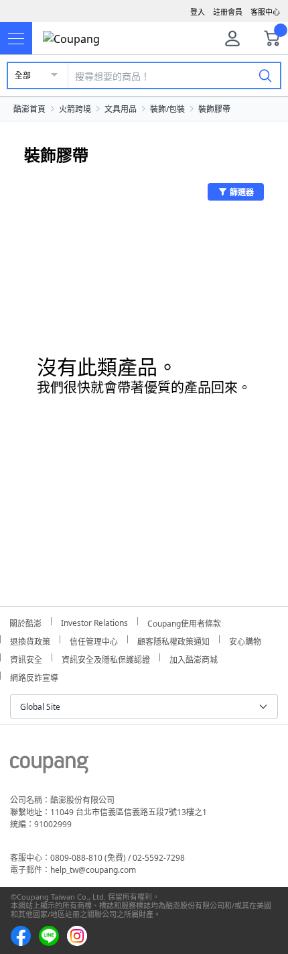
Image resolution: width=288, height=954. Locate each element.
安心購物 (245, 639)
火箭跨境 (75, 109)
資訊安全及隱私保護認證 (106, 657)
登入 (197, 12)
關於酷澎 (25, 621)
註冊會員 (227, 12)
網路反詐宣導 (34, 676)
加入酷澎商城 (193, 657)
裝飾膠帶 (214, 109)
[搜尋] (265, 75)
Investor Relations (94, 621)
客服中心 (265, 12)
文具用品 (120, 109)
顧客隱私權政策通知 (173, 639)
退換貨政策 (30, 639)
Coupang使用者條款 (184, 621)
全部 (23, 75)
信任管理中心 (94, 639)
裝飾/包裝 (167, 109)
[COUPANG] (49, 766)
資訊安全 (26, 657)
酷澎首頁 (29, 109)
